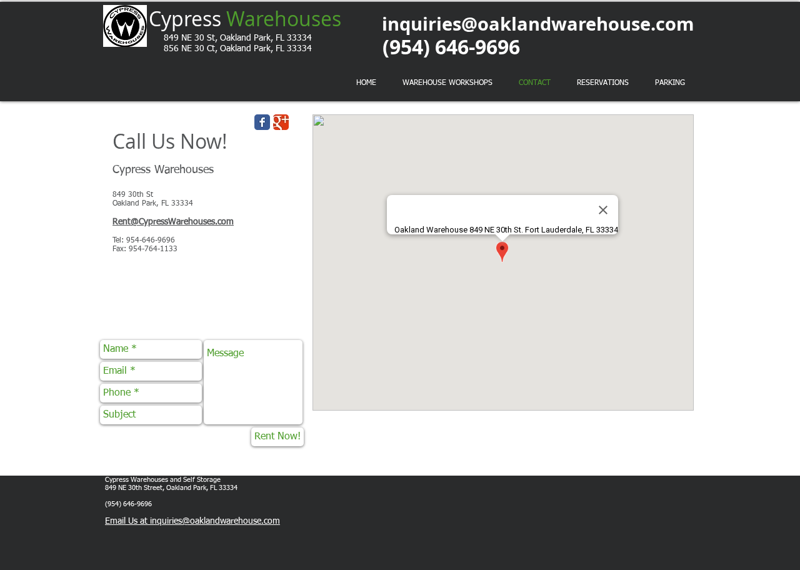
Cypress (245, 18)
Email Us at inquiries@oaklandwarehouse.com (192, 521)
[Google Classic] (281, 122)
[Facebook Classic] (262, 122)
